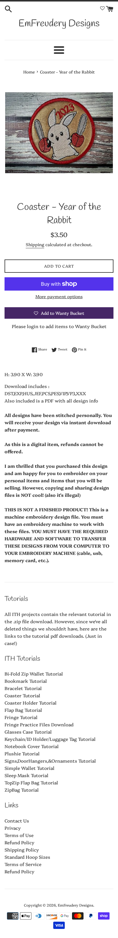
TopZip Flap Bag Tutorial (31, 782)
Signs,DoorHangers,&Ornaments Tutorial (50, 760)
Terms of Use (19, 835)
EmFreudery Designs (59, 23)
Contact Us (17, 820)
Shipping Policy (22, 849)
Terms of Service (23, 864)
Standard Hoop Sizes (27, 857)
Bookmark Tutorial (26, 681)
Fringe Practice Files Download (39, 724)
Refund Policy (19, 842)
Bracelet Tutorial (23, 688)
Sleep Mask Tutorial (26, 775)
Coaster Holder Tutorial (31, 702)
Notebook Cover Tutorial (32, 746)
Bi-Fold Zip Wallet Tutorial (34, 673)
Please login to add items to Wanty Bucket (59, 326)
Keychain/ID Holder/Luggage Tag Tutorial (50, 739)
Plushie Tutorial (22, 753)
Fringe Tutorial (21, 717)
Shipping (35, 244)
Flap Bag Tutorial (23, 710)
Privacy (13, 828)
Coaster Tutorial (22, 695)
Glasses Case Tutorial (28, 731)
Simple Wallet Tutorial (29, 768)
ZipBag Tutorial (22, 790)
